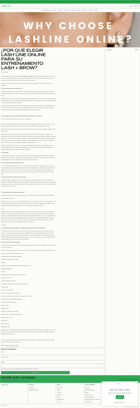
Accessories (59, 394)
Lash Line (5, 405)
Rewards (87, 392)
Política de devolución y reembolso (92, 399)
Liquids (58, 390)
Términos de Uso (88, 394)
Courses (58, 397)
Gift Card (59, 401)
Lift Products (59, 387)
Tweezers (59, 392)
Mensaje (2, 362)
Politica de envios (88, 401)
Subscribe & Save (60, 399)
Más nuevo (109, 49)
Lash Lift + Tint (31, 76)
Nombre (2, 351)
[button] (133, 6)
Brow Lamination (23, 76)
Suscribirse (135, 379)
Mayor (136, 49)
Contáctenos (87, 387)
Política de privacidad (89, 397)
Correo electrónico (5, 357)
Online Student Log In (89, 390)
